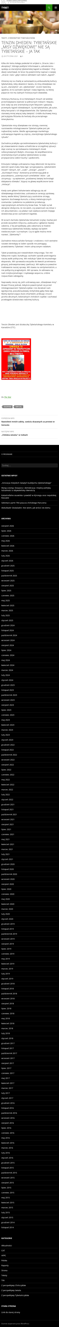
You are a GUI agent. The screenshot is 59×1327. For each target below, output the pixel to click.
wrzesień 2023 (8, 700)
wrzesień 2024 (8, 640)
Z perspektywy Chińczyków (13, 1285)
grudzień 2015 (8, 1162)
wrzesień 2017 (8, 1058)
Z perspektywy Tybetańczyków (21, 38)
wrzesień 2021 (8, 819)
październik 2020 (9, 874)
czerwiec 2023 (7, 715)
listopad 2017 (7, 1048)
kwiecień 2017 (7, 1083)
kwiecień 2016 (7, 1143)
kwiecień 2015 (7, 1202)
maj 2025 (5, 600)
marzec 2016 (7, 1147)
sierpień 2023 (7, 705)
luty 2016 (5, 1152)
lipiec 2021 (6, 829)
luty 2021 (5, 854)
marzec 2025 (7, 610)
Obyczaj (18, 407)
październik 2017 (9, 1053)
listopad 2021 (7, 809)
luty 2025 (5, 615)
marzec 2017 (7, 1088)
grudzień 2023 (8, 685)
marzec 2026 (7, 550)
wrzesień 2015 (8, 1177)
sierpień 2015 (7, 1182)
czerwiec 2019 (7, 953)
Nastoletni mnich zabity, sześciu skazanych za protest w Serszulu (28, 421)
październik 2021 (9, 814)
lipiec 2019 (6, 948)
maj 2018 (5, 1018)
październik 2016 (9, 1113)
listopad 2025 (7, 570)
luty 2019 (5, 973)
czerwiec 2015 (7, 1192)
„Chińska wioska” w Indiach (14, 433)
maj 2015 (5, 1197)
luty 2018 (5, 1033)
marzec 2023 (7, 730)
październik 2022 (9, 754)
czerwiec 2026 (7, 535)
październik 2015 (9, 1172)
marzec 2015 (7, 1207)
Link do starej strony (10, 1312)
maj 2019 (5, 958)
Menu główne (55, 7)
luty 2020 (5, 914)
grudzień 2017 (8, 1043)
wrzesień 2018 (8, 998)
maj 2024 (5, 660)
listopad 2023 (7, 690)
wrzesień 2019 (8, 939)
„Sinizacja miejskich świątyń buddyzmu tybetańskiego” (26, 483)
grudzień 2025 (8, 565)
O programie (6, 454)
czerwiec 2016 (7, 1133)
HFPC (3, 1255)
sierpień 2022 (7, 764)
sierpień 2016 (7, 1123)
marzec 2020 (7, 909)
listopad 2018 (7, 988)
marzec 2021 (7, 849)
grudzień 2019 (8, 924)
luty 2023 (5, 735)
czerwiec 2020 (7, 894)
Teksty (4, 38)
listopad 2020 (7, 869)
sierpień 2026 (7, 526)
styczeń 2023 (7, 739)
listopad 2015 (7, 1167)
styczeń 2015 (7, 1217)
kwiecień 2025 (7, 605)
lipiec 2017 (6, 1068)
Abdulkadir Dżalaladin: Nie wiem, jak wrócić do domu (25, 507)
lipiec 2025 (6, 590)
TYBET (5, 7)
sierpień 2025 (7, 585)
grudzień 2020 (8, 864)
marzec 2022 (7, 789)
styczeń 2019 (7, 978)
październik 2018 (9, 993)
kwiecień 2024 (7, 665)
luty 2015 (5, 1212)
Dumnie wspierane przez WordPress (15, 1323)
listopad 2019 (7, 929)
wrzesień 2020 (8, 879)
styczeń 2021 (7, 859)
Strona (4, 1270)
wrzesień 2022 (8, 759)
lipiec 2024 (6, 650)
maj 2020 (5, 899)
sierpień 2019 (7, 943)
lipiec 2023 (6, 710)
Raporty (5, 1265)
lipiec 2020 (6, 889)
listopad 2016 (7, 1108)
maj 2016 (5, 1138)
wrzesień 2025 (8, 580)
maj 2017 (5, 1078)
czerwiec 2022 (7, 774)
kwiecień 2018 (7, 1023)
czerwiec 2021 (7, 834)
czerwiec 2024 (7, 655)
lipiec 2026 (6, 531)
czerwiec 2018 (7, 1013)
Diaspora (8, 407)
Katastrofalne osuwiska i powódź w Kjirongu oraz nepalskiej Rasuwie (28, 496)
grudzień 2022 (8, 744)
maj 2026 (5, 540)
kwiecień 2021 (7, 844)
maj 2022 (5, 779)
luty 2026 (5, 555)
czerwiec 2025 (7, 595)
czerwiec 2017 (7, 1073)
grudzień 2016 (8, 1103)
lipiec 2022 (6, 769)
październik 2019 (9, 934)
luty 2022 (5, 794)
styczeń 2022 (7, 799)
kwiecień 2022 (7, 784)
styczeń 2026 (7, 560)
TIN (3, 1280)
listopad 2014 (7, 1227)
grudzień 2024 (8, 625)
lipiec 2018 (6, 1008)
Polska (4, 1260)
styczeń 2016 (7, 1157)
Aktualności (6, 1245)
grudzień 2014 (8, 1222)
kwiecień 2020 (7, 904)
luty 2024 (5, 675)
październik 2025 (9, 575)
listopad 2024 (7, 630)
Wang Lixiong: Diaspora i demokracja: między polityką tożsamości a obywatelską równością (26, 489)
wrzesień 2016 (8, 1118)
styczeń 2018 (7, 1038)
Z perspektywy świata (11, 1290)
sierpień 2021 (7, 824)
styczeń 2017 (7, 1098)
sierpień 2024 (7, 645)
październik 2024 (9, 635)
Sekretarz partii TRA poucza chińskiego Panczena (23, 502)
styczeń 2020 (7, 919)
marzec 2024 (7, 670)
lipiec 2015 (6, 1187)
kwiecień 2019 (7, 963)
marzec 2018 (7, 1028)
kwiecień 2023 (7, 725)
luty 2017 (5, 1093)
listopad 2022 (7, 749)
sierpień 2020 (7, 884)
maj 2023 (5, 720)
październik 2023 (9, 695)
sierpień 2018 (7, 1003)
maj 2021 (5, 839)
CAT (3, 1250)
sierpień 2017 (7, 1063)
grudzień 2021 (8, 804)
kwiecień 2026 (7, 545)
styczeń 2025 (7, 620)
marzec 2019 (7, 968)
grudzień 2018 (8, 983)
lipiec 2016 (6, 1128)
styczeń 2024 (7, 680)
